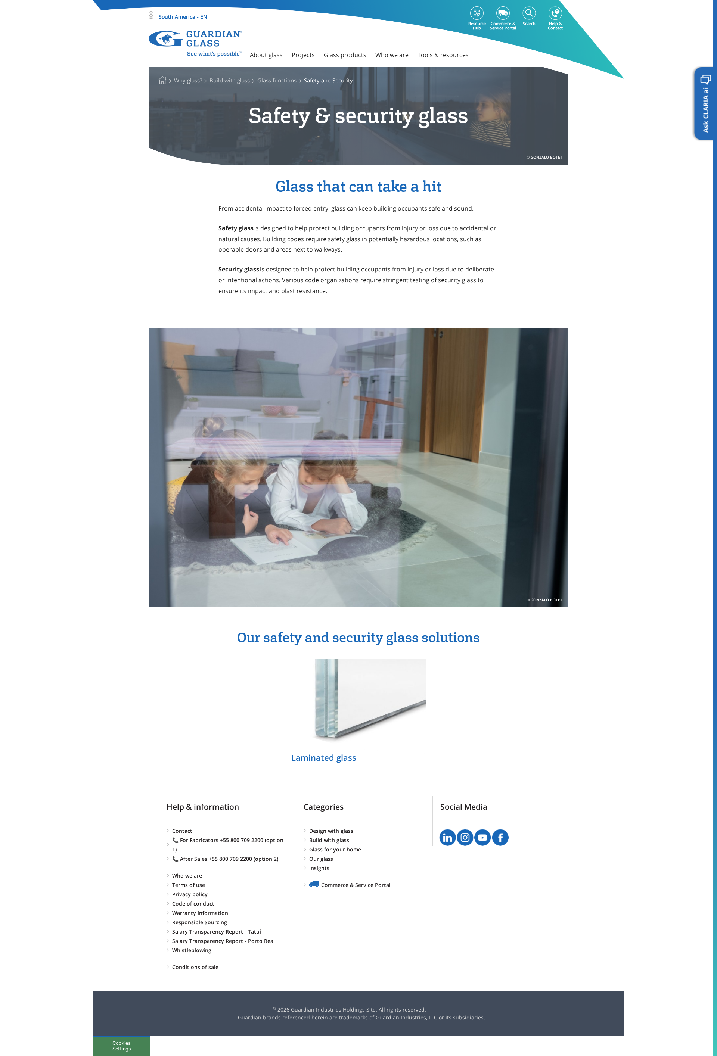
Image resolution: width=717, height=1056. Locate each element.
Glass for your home (335, 849)
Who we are (187, 875)
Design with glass (331, 830)
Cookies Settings (121, 1046)
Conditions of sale (195, 967)
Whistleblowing (191, 950)
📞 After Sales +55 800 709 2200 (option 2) (225, 858)
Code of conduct (193, 903)
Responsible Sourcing (199, 922)
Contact (182, 830)
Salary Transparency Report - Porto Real (223, 940)
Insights (319, 868)
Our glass (321, 858)
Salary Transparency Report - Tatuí (216, 931)
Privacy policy (190, 894)
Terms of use (188, 884)
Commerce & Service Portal (356, 884)
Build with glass (329, 840)
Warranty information (200, 912)
